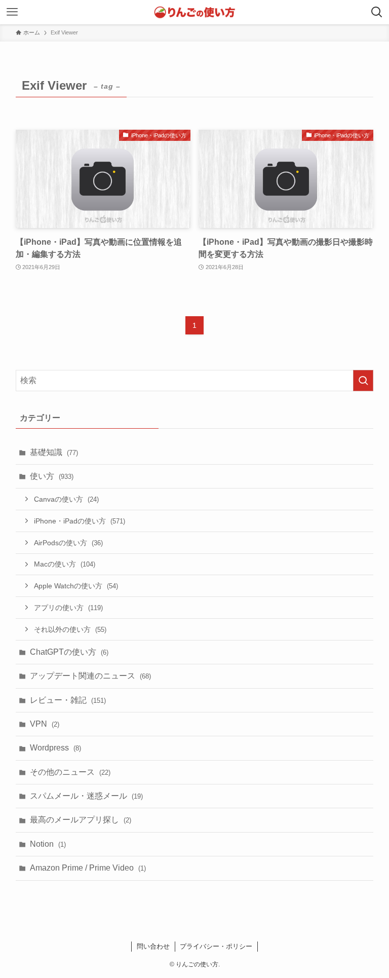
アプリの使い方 (68, 608)
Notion (48, 844)
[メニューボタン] (12, 12)
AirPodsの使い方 (68, 543)
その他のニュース (70, 772)
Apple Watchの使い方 (76, 586)
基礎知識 (54, 452)
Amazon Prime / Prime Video (88, 867)
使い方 (51, 476)
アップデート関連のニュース (90, 675)
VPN (44, 724)
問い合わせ (153, 946)
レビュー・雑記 (68, 700)
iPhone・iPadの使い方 (79, 521)
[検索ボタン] (377, 12)
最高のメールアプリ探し (80, 819)
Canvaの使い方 (66, 499)
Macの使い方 (64, 564)
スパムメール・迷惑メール (86, 796)
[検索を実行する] (363, 380)
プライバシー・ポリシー (216, 946)
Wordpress (55, 747)
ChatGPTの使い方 (69, 652)
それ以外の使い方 (70, 629)
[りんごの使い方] (194, 12)
